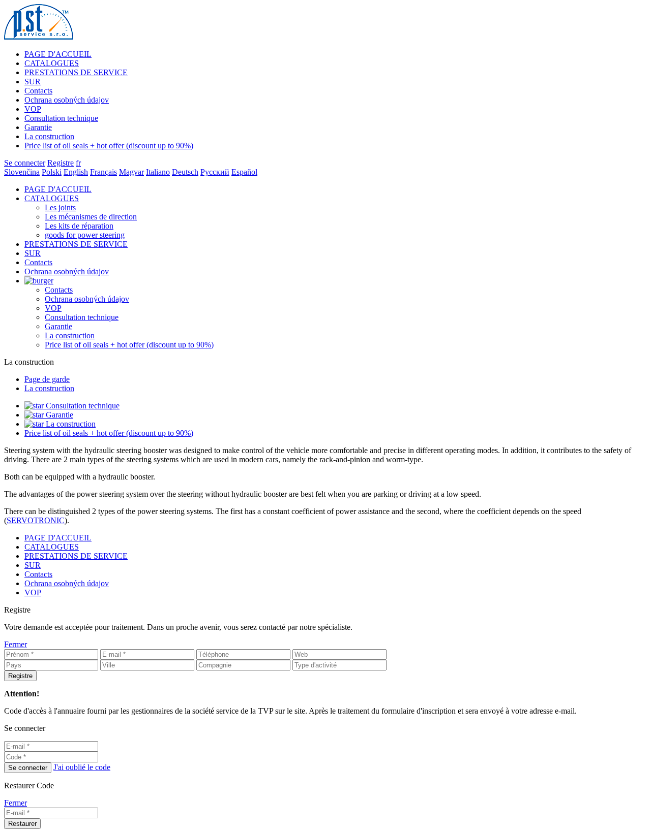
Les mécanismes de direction (91, 216)
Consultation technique (61, 118)
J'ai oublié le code (81, 767)
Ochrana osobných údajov (66, 99)
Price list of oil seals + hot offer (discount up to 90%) (108, 145)
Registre (60, 162)
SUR (32, 81)
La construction (49, 136)
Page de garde (47, 379)
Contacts (38, 90)
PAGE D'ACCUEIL (58, 54)
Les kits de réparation (79, 225)
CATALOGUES (51, 63)
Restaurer (22, 823)
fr (78, 162)
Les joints (60, 207)
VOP (32, 109)
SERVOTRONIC (36, 520)
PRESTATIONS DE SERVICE (76, 72)
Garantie (38, 127)
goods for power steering (85, 235)
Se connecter (24, 162)
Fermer (15, 644)
